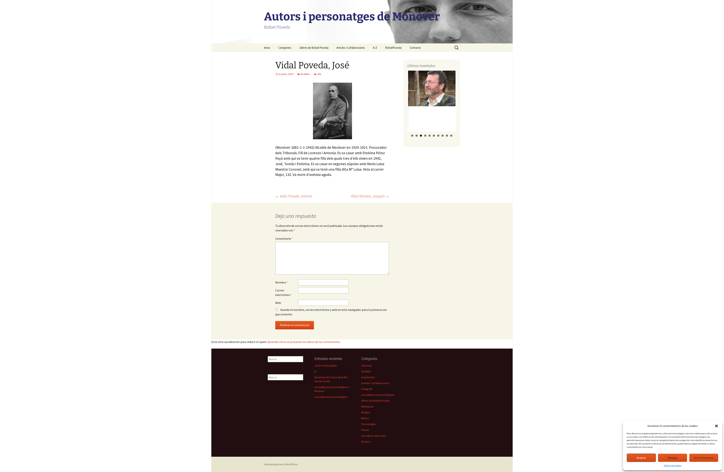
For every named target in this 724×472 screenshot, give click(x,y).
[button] (716, 426)
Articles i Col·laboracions (351, 47)
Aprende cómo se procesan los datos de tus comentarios (304, 342)
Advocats (366, 365)
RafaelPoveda (393, 47)
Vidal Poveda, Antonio (293, 196)
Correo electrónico (283, 292)
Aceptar (641, 458)
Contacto (415, 47)
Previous (402, 104)
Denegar (672, 458)
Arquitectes (368, 377)
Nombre (281, 282)
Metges (365, 412)
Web (278, 303)
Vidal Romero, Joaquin (370, 196)
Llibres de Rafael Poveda (313, 47)
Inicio (267, 47)
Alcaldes (305, 74)
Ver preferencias (703, 458)
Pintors (365, 430)
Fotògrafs (367, 389)
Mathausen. (367, 406)
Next (462, 104)
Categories (284, 47)
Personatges (368, 424)
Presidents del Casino (373, 435)
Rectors (365, 441)
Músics (365, 418)
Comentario (284, 238)
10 (451, 136)
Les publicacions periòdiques (330, 397)
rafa (319, 74)
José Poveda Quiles (325, 365)
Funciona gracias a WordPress (281, 464)
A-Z (375, 47)
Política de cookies (672, 465)
